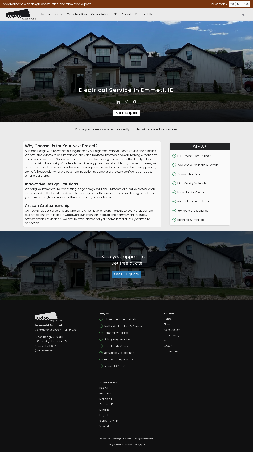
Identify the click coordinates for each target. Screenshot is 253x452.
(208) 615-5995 (239, 4)
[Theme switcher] (243, 14)
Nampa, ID (105, 393)
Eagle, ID (104, 415)
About (126, 14)
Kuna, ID (104, 410)
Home (45, 14)
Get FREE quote (126, 113)
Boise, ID (104, 388)
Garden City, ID (108, 420)
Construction (77, 14)
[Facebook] (135, 102)
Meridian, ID (106, 399)
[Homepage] (21, 14)
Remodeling (100, 14)
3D (115, 14)
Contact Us (143, 14)
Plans (59, 14)
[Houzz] (118, 102)
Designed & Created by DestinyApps (126, 444)
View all (104, 426)
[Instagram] (126, 102)
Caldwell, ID (106, 404)
